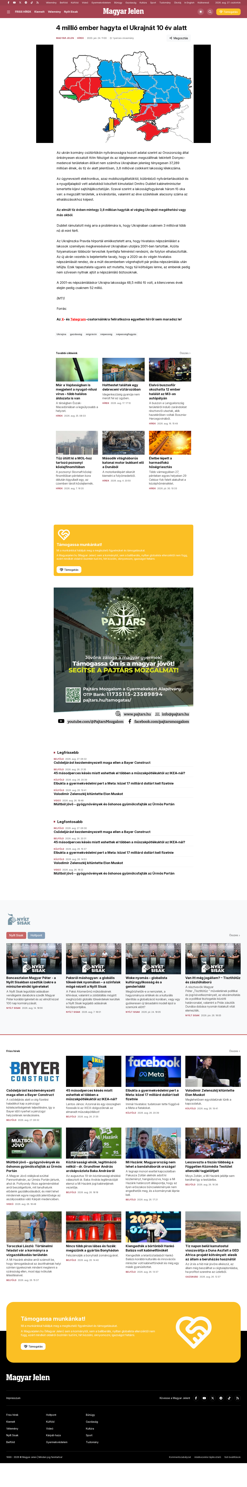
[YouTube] (14, 3)
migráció (91, 334)
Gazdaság (130, 2)
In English (189, 2)
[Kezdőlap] (123, 11)
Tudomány (165, 2)
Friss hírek (12, 1414)
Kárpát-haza (53, 1435)
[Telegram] (26, 3)
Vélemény (51, 2)
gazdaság (76, 334)
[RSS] (37, 3)
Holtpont (51, 1414)
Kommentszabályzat (180, 1457)
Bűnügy (118, 2)
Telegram (78, 319)
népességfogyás (126, 334)
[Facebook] (8, 3)
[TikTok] (31, 3)
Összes (184, 353)
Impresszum (13, 1398)
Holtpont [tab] (36, 935)
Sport (153, 2)
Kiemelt (39, 11)
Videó (85, 2)
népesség (106, 334)
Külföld (74, 2)
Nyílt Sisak (71, 11)
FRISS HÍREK (23, 11)
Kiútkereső (203, 2)
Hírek (80, 38)
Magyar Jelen (65, 38)
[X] (20, 3)
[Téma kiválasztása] (200, 11)
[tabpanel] (123, 983)
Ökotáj (177, 2)
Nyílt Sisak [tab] (16, 935)
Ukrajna (61, 334)
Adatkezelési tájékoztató (207, 1457)
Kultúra (143, 2)
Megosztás (180, 38)
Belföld (64, 2)
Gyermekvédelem (101, 2)
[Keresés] (210, 11)
